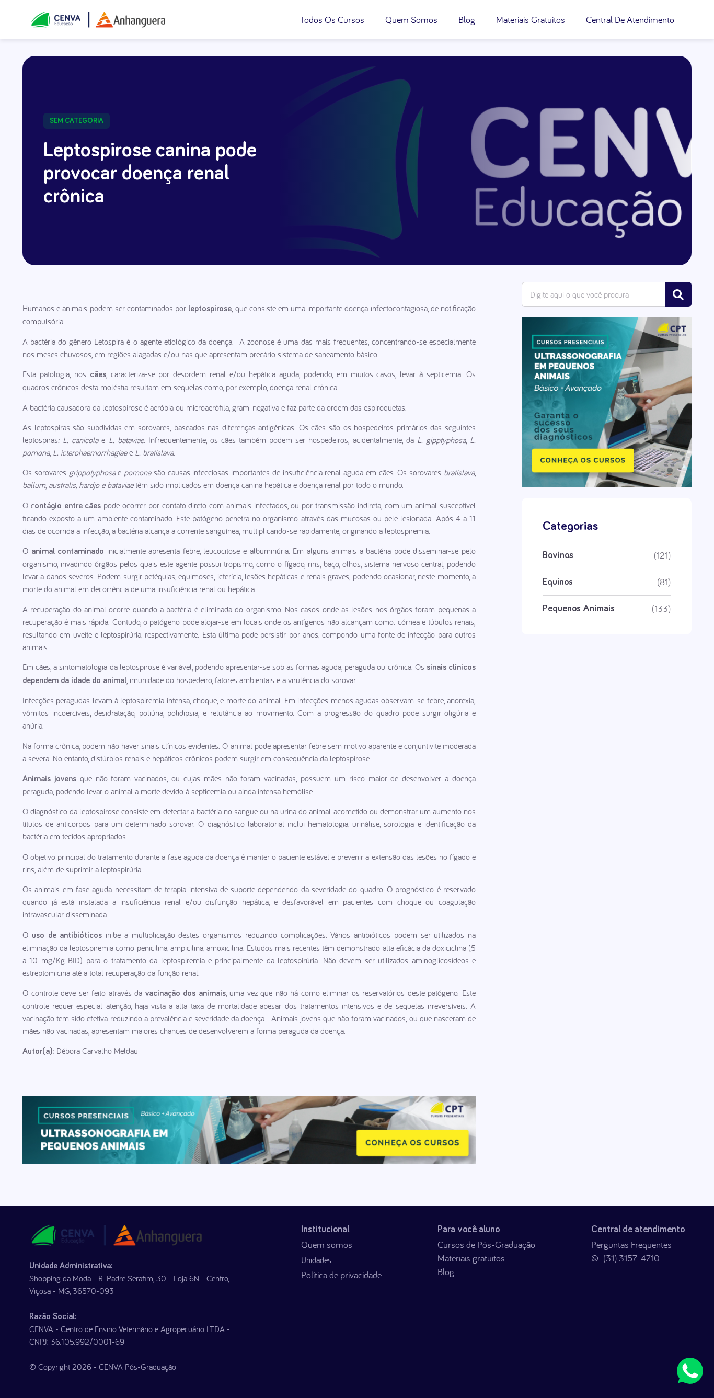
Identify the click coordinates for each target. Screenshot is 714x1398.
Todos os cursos (332, 20)
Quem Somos (411, 20)
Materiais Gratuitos (530, 20)
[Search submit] (678, 294)
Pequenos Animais (579, 608)
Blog (466, 20)
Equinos (558, 582)
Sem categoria (76, 120)
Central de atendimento (630, 20)
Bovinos (558, 555)
